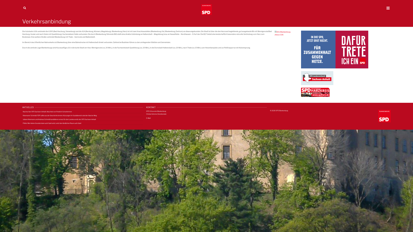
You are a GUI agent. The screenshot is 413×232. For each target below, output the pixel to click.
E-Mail (148, 118)
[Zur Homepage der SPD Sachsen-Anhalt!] (317, 78)
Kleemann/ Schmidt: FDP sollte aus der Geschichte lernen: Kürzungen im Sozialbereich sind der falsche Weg (60, 115)
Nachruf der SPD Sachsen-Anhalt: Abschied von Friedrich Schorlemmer (47, 112)
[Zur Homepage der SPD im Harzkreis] (315, 92)
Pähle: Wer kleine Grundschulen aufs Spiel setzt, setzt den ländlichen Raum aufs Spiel (52, 123)
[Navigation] (388, 8)
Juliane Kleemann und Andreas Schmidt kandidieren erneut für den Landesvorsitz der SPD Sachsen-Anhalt (59, 119)
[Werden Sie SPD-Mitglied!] (334, 49)
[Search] (24, 8)
